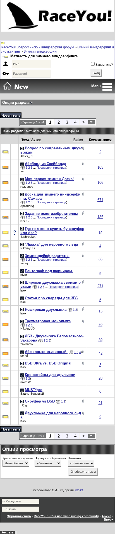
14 (100, 232)
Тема (25, 139)
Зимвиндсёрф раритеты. (47, 256)
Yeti (22, 171)
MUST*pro (33, 390)
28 (100, 378)
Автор (36, 139)
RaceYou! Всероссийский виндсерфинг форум (37, 47)
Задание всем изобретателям (51, 213)
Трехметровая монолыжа (48, 321)
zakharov (26, 344)
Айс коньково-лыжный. (46, 352)
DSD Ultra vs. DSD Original (48, 363)
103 (100, 167)
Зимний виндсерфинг (41, 51)
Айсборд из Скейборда (45, 164)
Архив (106, 516)
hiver (23, 274)
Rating (78, 139)
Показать (74, 458)
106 (100, 182)
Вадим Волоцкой (32, 393)
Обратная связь (19, 516)
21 (100, 403)
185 (100, 217)
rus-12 (24, 221)
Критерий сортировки (18, 458)
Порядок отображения (50, 458)
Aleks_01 (26, 156)
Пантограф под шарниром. (49, 271)
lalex (23, 290)
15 (100, 311)
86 (100, 259)
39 (100, 340)
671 (100, 200)
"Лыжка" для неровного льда (51, 244)
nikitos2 (25, 382)
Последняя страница (51, 167)
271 (100, 286)
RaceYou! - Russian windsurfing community (66, 516)
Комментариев (100, 139)
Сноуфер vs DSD (40, 401)
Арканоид (27, 206)
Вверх (108, 519)
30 (100, 325)
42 (100, 353)
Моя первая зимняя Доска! (49, 179)
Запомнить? (104, 64)
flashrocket (27, 236)
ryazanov (26, 186)
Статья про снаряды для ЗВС (51, 298)
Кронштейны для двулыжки (50, 375)
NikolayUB (27, 248)
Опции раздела (15, 102)
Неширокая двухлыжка (45, 309)
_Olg (23, 405)
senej (24, 263)
